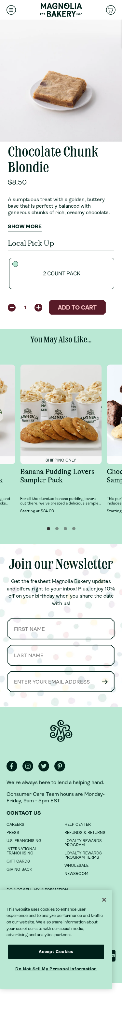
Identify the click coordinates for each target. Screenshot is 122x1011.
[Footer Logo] (61, 734)
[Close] (104, 900)
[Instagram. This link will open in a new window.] (29, 770)
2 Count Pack (61, 273)
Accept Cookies (56, 951)
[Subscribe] (105, 681)
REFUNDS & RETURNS (84, 832)
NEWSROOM (76, 873)
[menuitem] (11, 10)
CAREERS (15, 824)
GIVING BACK (19, 869)
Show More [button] (25, 226)
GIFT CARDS (18, 861)
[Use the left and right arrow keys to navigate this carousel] (61, 81)
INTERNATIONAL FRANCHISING (22, 851)
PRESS (13, 832)
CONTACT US (24, 813)
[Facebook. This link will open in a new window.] (14, 770)
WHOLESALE (76, 865)
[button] (12, 308)
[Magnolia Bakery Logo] (61, 10)
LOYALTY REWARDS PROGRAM (83, 842)
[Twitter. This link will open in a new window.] (45, 770)
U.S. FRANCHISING (24, 840)
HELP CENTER (77, 824)
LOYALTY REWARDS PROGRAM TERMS (83, 855)
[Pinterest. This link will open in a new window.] (61, 770)
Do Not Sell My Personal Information (56, 968)
